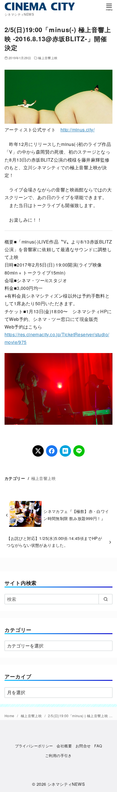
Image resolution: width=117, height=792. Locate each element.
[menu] (109, 6)
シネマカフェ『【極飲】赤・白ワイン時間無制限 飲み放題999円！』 (76, 514)
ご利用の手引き (58, 755)
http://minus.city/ (77, 129)
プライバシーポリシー (34, 745)
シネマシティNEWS (66, 784)
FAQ (98, 745)
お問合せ (83, 745)
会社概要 (64, 745)
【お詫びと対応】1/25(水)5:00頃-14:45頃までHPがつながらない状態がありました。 (54, 541)
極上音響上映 (47, 57)
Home (10, 715)
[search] (105, 599)
